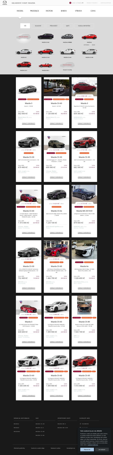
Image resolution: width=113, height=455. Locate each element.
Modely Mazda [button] (92, 2)
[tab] (20, 11)
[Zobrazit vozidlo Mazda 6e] (84, 249)
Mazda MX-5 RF (63, 427)
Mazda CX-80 (84, 321)
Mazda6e (17, 431)
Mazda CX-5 (40, 427)
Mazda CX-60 (56, 103)
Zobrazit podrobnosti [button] (28, 123)
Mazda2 (16, 424)
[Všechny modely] (23, 36)
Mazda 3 (28, 103)
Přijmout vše (87, 449)
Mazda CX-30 (28, 157)
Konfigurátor (106, 2)
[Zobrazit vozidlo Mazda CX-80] (84, 305)
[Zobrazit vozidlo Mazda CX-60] (56, 86)
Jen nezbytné (102, 449)
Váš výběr (77, 3)
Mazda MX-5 (62, 424)
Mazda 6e (84, 266)
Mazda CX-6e (56, 211)
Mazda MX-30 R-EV (84, 211)
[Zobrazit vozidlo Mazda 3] (28, 86)
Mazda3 (16, 427)
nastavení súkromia (93, 445)
